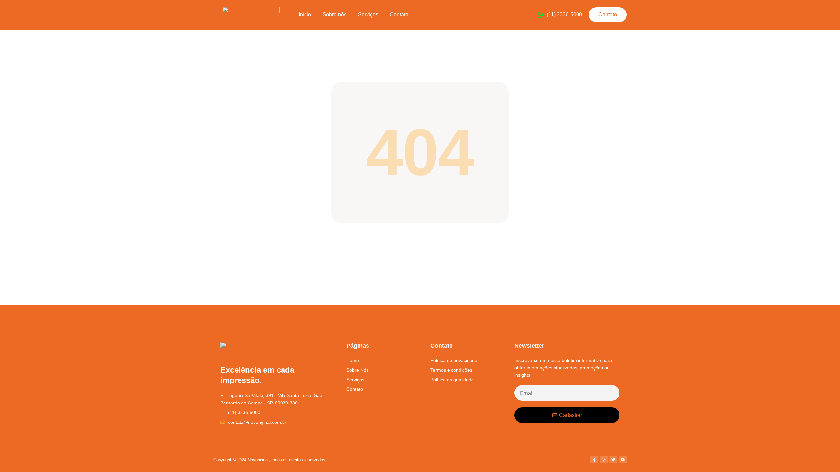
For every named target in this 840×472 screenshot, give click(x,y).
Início (305, 14)
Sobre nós (334, 14)
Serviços (368, 14)
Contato (399, 14)
